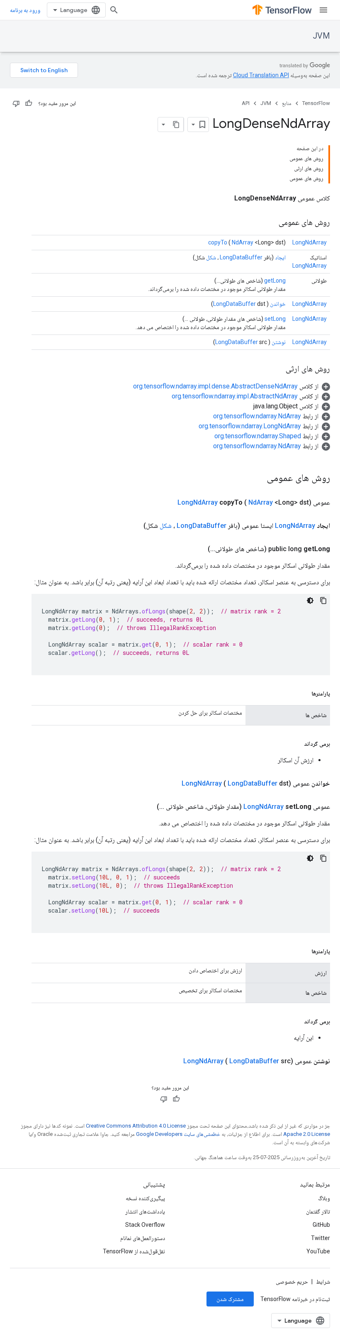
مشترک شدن (230, 1299)
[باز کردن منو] (323, 10)
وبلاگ (324, 1198)
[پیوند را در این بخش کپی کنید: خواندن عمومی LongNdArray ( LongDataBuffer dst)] (171, 784)
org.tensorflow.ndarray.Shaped (257, 436)
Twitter (320, 1238)
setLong (275, 318)
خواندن (278, 303)
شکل (211, 257)
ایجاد (280, 257)
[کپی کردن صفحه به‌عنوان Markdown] (176, 124)
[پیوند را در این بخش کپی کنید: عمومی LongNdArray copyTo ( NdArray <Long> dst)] (167, 503)
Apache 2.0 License (306, 1134)
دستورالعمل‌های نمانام (142, 1238)
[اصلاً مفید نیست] (16, 103)
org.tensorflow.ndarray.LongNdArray (250, 426)
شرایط (323, 1281)
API (246, 103)
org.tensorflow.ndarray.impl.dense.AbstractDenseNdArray (215, 386)
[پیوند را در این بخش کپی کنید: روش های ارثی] (277, 369)
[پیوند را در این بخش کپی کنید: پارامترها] (303, 693)
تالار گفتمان (318, 1211)
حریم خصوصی (292, 1281)
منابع (286, 103)
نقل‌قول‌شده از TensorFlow (134, 1251)
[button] (231, 386)
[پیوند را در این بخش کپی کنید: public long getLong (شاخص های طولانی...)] (197, 549)
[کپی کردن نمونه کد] (323, 600)
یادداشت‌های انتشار (145, 1211)
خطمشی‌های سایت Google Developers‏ (178, 1134)
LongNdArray (309, 242)
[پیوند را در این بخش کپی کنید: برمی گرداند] (295, 744)
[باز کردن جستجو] (114, 10)
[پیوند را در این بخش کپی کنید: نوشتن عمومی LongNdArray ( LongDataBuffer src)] (173, 1061)
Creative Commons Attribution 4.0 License (136, 1126)
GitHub (321, 1224)
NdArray (242, 242)
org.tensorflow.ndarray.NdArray (257, 416)
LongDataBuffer (241, 257)
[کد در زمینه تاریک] (310, 600)
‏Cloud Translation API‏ (261, 75)
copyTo (217, 242)
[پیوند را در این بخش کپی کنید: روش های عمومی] (270, 223)
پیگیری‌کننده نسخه (145, 1198)
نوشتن (279, 342)
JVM (321, 36)
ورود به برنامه (25, 10)
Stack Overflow (145, 1224)
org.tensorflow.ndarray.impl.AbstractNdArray (235, 396)
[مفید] (28, 103)
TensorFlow (316, 103)
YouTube (318, 1251)
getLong (275, 280)
